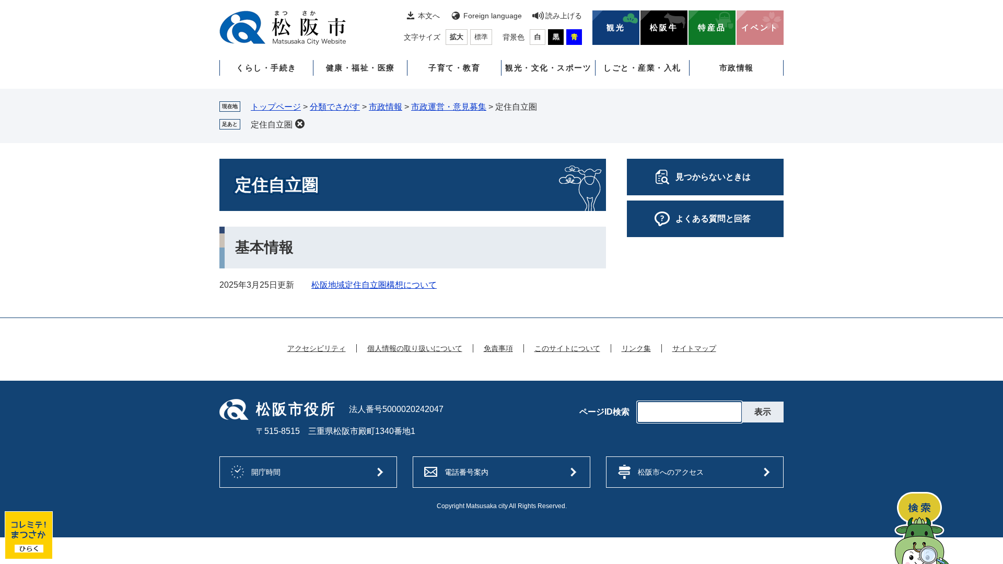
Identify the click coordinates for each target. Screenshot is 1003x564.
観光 (616, 28)
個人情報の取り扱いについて (414, 348)
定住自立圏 (272, 124)
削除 (300, 123)
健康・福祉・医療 (360, 67)
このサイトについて (567, 348)
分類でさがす (335, 106)
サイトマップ (694, 348)
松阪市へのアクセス (671, 472)
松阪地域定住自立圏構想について (374, 284)
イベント (760, 28)
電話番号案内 (466, 472)
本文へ (429, 15)
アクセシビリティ (316, 348)
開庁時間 (266, 472)
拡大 (456, 37)
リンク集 (636, 348)
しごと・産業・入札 (642, 67)
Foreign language (492, 15)
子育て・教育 (454, 67)
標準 (481, 37)
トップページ (276, 106)
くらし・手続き (266, 67)
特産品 (712, 28)
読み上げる (563, 15)
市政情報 (736, 67)
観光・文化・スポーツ (548, 67)
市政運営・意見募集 (448, 106)
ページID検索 (604, 412)
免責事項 (498, 348)
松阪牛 (664, 28)
